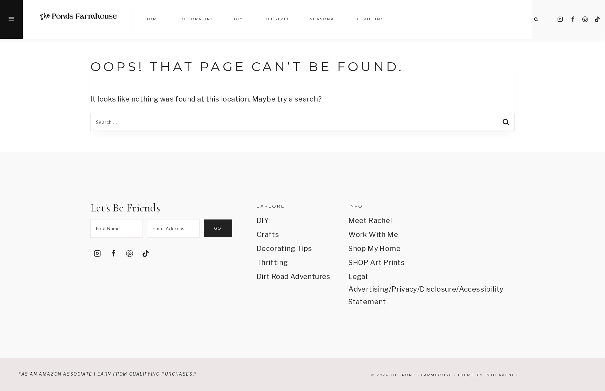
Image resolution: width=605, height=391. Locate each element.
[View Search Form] (536, 19)
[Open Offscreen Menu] (11, 19)
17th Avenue (502, 375)
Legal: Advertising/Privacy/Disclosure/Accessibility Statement (385, 289)
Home (153, 19)
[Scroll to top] (590, 303)
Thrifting (272, 262)
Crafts (268, 234)
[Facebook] (572, 19)
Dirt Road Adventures (294, 276)
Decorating (197, 19)
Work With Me (373, 234)
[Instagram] (560, 19)
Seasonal (324, 19)
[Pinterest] (585, 19)
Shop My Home (374, 248)
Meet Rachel (370, 220)
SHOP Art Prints (376, 262)
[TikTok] (597, 19)
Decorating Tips (284, 248)
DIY (263, 220)
